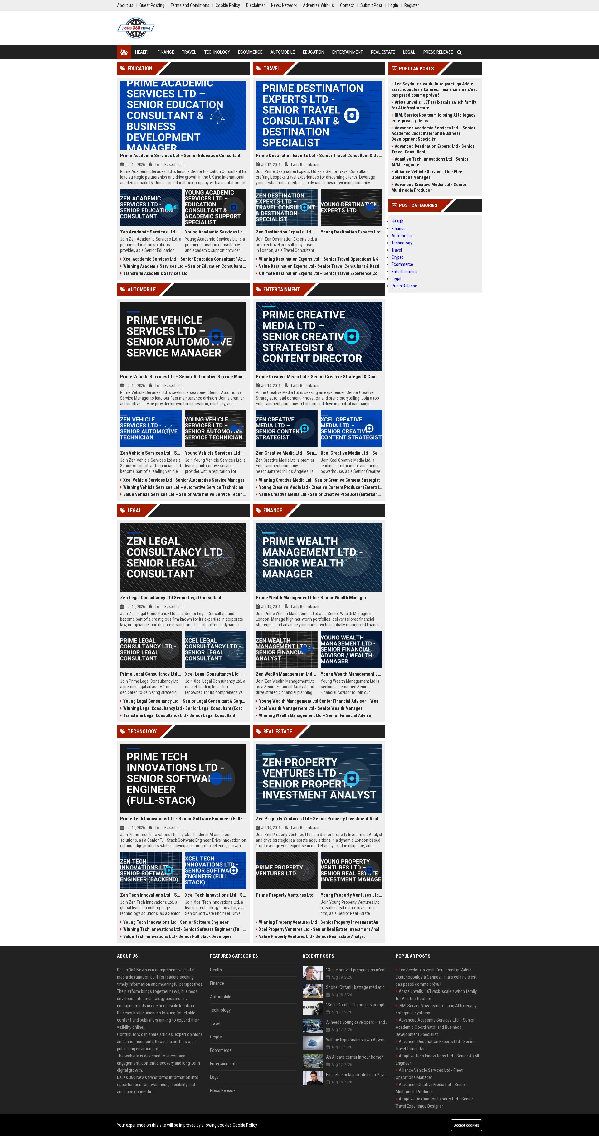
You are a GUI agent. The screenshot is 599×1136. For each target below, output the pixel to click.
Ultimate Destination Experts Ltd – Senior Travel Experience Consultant (320, 273)
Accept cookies (466, 1125)
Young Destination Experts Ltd (351, 232)
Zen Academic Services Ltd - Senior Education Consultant (151, 232)
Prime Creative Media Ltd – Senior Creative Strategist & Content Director (319, 376)
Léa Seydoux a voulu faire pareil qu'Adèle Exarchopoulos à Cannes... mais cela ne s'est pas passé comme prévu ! (434, 89)
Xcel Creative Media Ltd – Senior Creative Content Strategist (351, 453)
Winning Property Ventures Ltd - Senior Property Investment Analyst (320, 922)
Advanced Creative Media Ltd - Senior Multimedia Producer (429, 187)
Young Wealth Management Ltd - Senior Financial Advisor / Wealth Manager (351, 674)
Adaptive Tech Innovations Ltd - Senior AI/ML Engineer (430, 161)
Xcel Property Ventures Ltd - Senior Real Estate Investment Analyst (320, 929)
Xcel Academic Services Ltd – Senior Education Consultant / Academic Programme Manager (184, 259)
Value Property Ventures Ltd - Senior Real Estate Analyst (312, 936)
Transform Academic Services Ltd (155, 273)
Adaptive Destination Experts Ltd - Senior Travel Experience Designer (434, 1102)
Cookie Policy (245, 1125)
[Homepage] (124, 52)
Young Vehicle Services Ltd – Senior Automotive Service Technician (216, 453)
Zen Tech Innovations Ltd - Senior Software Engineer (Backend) (151, 895)
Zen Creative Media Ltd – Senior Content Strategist (287, 453)
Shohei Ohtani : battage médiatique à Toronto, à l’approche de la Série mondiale (357, 987)
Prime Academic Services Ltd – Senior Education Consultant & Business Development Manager (183, 155)
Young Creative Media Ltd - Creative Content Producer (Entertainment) (320, 487)
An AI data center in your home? (354, 1057)
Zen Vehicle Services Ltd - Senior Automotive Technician (151, 453)
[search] (459, 52)
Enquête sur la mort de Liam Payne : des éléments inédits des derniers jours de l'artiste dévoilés (357, 1074)
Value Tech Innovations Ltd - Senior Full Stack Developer (177, 936)
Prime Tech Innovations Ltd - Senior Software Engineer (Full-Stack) (183, 818)
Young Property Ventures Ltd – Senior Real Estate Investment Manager (351, 895)
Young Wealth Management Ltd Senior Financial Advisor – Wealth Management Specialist (320, 701)
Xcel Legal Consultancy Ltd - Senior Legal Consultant (216, 674)
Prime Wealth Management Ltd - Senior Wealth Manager (311, 597)
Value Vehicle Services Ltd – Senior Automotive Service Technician (184, 494)
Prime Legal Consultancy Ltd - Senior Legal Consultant (151, 674)
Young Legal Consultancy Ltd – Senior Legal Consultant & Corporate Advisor (184, 701)
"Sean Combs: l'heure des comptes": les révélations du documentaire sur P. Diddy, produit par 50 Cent (357, 1005)
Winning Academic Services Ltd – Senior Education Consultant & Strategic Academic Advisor (184, 266)
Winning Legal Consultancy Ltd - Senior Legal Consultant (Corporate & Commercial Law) (184, 708)
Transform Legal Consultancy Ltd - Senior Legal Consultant (179, 715)
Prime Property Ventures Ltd (285, 895)
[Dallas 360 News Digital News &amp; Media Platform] (136, 28)
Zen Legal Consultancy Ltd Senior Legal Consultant (171, 597)
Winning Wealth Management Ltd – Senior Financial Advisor (316, 715)
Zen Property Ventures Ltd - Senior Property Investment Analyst (319, 818)
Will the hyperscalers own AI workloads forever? (357, 1039)
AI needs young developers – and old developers (357, 1022)
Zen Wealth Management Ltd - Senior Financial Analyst (287, 674)
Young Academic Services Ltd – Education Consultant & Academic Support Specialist (216, 232)
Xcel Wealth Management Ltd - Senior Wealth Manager (310, 708)
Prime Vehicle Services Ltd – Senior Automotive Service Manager (183, 376)
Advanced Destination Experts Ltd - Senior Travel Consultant (433, 149)
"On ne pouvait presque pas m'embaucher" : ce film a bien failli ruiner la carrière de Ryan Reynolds (357, 970)
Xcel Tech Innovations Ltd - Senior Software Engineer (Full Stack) (216, 895)
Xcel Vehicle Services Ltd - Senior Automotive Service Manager (183, 480)
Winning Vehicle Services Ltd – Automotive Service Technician (183, 487)
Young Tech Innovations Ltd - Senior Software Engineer (176, 922)
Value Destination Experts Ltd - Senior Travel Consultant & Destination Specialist (320, 266)
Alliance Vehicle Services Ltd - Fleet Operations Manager (428, 174)
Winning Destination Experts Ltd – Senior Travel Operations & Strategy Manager (320, 259)
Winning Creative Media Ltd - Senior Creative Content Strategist (319, 480)
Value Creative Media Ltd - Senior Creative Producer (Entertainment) (320, 494)
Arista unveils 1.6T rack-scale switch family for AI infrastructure (434, 105)
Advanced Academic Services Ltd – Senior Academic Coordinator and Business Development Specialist (433, 133)
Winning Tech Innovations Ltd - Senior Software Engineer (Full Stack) (184, 929)
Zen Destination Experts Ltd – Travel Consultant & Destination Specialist (287, 232)
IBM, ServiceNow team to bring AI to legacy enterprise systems (433, 118)
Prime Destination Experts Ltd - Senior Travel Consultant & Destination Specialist (319, 155)
